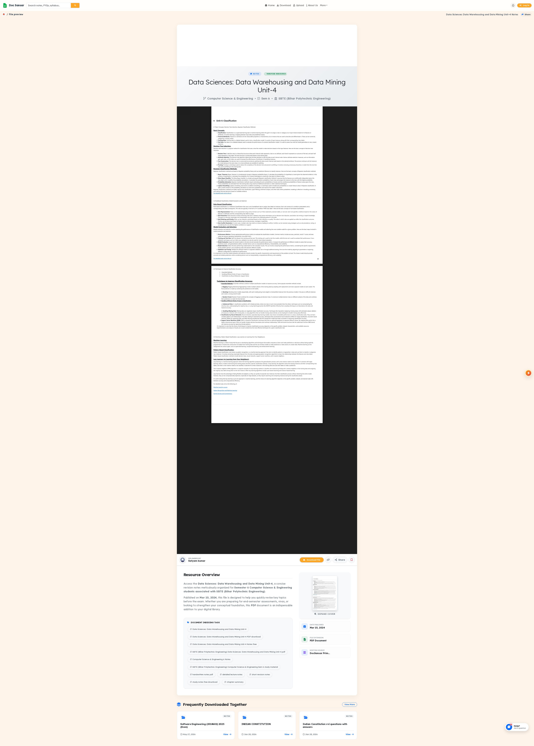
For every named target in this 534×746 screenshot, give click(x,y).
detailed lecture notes (232, 674)
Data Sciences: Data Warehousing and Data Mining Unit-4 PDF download (226, 636)
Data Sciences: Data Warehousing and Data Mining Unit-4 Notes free (224, 644)
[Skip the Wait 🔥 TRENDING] (528, 373)
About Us (313, 5)
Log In (525, 5)
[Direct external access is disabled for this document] (184, 110)
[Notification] (513, 5)
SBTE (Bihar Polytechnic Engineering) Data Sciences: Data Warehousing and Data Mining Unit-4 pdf (238, 652)
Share (341, 559)
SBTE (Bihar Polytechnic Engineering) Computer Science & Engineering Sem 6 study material (235, 667)
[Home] (4, 14)
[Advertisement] (267, 45)
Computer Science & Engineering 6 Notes (211, 659)
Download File (313, 560)
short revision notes (261, 674)
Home (271, 5)
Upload (300, 5)
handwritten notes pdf (202, 674)
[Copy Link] (328, 560)
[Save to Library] (351, 560)
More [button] (323, 5)
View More (349, 704)
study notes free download (204, 682)
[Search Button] (75, 5)
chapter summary (235, 682)
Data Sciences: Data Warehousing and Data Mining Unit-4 (219, 629)
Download (285, 5)
